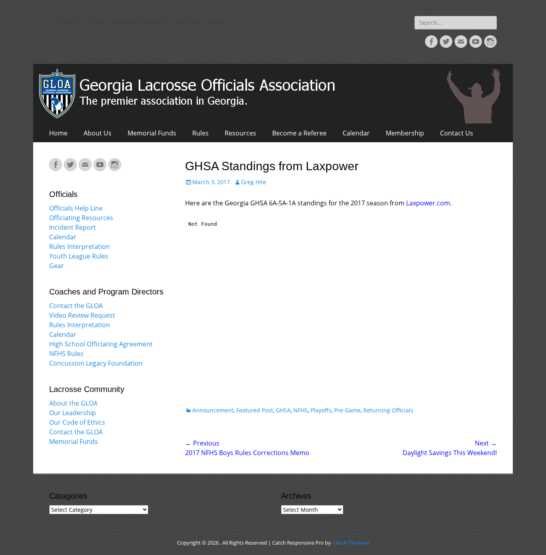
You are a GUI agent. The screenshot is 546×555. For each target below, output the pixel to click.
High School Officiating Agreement (101, 344)
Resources (240, 133)
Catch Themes (350, 542)
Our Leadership (72, 412)
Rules (200, 133)
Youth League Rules (78, 256)
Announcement (212, 410)
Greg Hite (253, 182)
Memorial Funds (152, 133)
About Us (98, 133)
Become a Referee (299, 133)
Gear (56, 265)
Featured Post (254, 410)
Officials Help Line (76, 208)
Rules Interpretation (79, 246)
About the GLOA (73, 403)
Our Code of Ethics (77, 422)
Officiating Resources (81, 217)
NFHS (300, 410)
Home (58, 133)
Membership (405, 133)
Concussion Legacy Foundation (96, 363)
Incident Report (72, 227)
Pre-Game (347, 410)
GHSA (283, 410)
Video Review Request (82, 315)
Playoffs (321, 410)
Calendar (356, 133)
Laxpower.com (427, 203)
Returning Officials (388, 410)
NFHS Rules (66, 353)
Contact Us (456, 133)
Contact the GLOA (76, 305)
